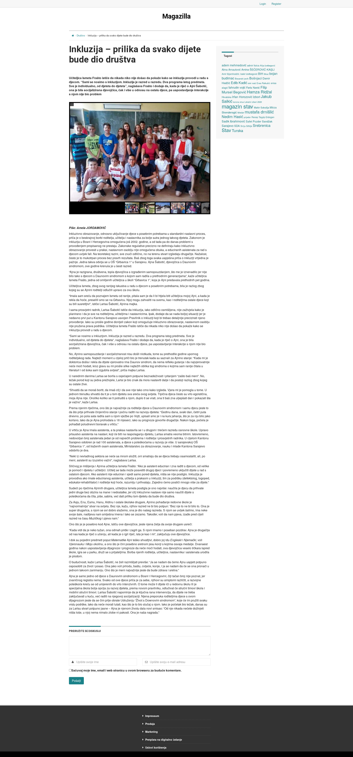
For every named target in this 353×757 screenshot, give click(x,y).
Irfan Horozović (242, 97)
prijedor (247, 117)
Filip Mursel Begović (244, 89)
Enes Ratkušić (263, 83)
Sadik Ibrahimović (233, 121)
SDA (237, 126)
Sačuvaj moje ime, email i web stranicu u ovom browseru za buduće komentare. (126, 670)
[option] (139, 152)
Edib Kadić (239, 82)
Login (263, 4)
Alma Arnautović (231, 69)
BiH (260, 73)
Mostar (241, 112)
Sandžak (267, 121)
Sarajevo (227, 125)
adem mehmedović (234, 65)
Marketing (151, 731)
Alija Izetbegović (267, 65)
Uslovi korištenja (155, 747)
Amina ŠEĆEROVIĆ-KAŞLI (257, 69)
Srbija (249, 125)
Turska (237, 130)
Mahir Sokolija (261, 107)
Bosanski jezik (242, 78)
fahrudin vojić (237, 87)
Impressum (152, 716)
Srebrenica (261, 125)
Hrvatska (226, 97)
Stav (226, 130)
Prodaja (150, 724)
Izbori (256, 97)
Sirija (242, 125)
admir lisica (253, 65)
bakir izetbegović (248, 73)
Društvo (81, 35)
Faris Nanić (253, 87)
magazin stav (237, 106)
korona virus (238, 102)
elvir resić (252, 83)
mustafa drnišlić (259, 112)
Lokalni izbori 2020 (253, 101)
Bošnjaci (255, 78)
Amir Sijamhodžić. (231, 73)
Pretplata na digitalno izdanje (163, 739)
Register (276, 4)
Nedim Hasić (232, 116)
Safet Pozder (253, 121)
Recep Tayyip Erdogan (263, 117)
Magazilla (176, 16)
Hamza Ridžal (259, 92)
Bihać (266, 74)
